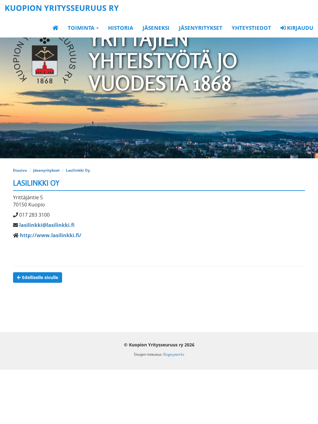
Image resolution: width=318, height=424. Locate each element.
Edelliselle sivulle (39, 277)
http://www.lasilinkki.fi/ (50, 235)
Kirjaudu (299, 27)
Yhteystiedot (251, 27)
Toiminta (82, 27)
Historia (120, 27)
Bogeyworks (173, 354)
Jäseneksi (156, 27)
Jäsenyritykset (200, 27)
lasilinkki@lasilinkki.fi (47, 225)
